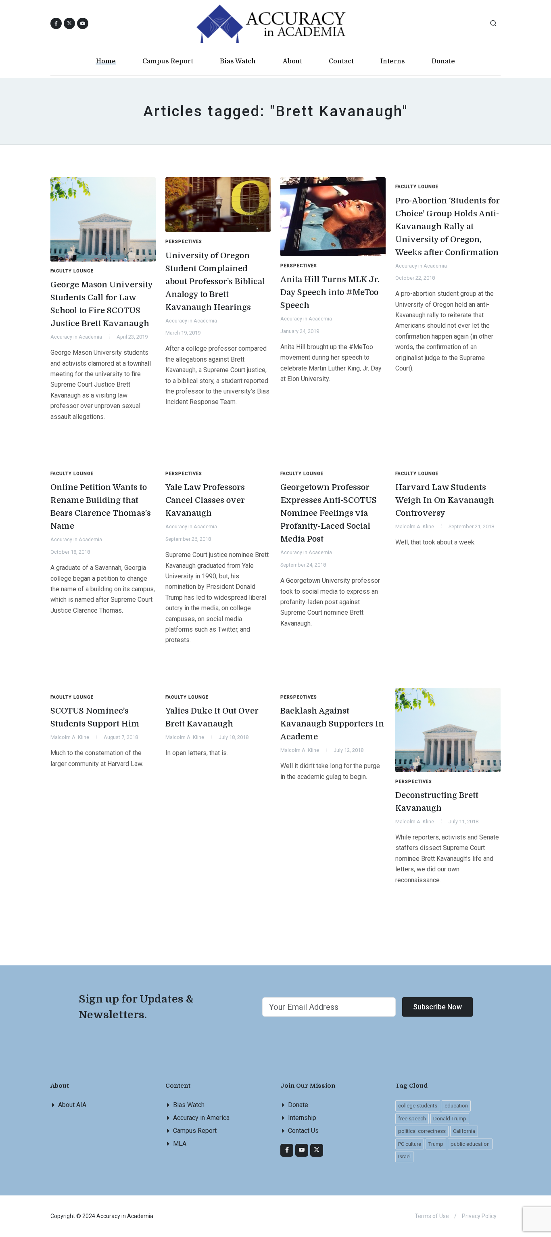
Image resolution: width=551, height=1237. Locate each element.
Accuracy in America (201, 1118)
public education (470, 1144)
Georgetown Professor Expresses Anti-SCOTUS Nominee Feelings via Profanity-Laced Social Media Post (328, 513)
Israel (404, 1156)
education (456, 1106)
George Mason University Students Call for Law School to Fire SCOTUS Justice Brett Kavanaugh (101, 304)
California (464, 1131)
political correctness (422, 1131)
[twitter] (316, 1150)
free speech (412, 1119)
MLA (179, 1143)
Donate (298, 1105)
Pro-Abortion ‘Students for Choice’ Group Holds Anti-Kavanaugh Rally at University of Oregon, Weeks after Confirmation (447, 226)
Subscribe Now (437, 1007)
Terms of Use (432, 1216)
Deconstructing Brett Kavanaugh (436, 802)
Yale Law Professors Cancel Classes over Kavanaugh (205, 500)
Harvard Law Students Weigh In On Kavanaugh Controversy (444, 500)
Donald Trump (449, 1119)
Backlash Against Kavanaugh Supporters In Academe (332, 723)
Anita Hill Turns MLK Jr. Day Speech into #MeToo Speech (330, 292)
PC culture (409, 1144)
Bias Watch (189, 1105)
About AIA (72, 1105)
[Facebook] (286, 1150)
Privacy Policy (479, 1216)
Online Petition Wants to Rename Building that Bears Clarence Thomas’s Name (100, 507)
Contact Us (303, 1130)
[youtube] (82, 23)
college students (417, 1106)
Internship (302, 1118)
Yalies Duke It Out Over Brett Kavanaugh (212, 717)
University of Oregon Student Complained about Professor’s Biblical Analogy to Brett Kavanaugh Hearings (215, 281)
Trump (435, 1144)
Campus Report (195, 1130)
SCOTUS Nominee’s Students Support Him (95, 717)
